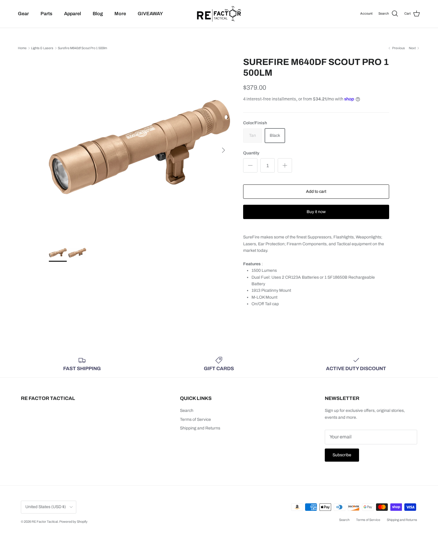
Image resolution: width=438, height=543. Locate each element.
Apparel (72, 13)
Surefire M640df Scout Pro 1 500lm (82, 48)
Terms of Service (195, 419)
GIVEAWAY (150, 13)
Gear (23, 13)
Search (186, 410)
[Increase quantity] (285, 165)
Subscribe (342, 455)
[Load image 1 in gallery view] (139, 147)
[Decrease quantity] (250, 165)
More (120, 13)
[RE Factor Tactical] (219, 14)
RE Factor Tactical (45, 521)
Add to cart (316, 191)
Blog (98, 13)
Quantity (251, 153)
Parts (46, 13)
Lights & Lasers (42, 48)
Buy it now (316, 212)
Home (22, 48)
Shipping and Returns (200, 428)
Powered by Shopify (73, 521)
